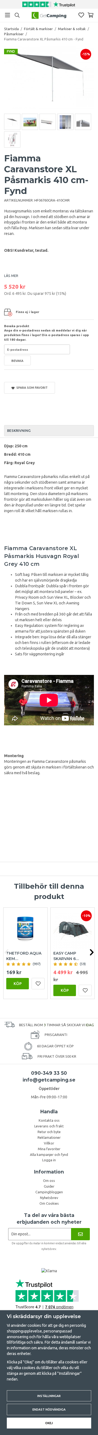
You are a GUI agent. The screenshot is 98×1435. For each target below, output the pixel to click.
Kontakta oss (49, 1120)
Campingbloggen (49, 1192)
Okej (49, 1423)
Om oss (49, 1180)
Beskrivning (18, 430)
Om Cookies (49, 1203)
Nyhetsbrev (49, 1198)
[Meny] (7, 15)
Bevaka (17, 360)
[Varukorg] (90, 15)
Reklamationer (49, 1137)
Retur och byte (49, 1132)
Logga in (49, 1160)
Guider (49, 1186)
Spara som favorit (31, 387)
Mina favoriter (49, 1149)
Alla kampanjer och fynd (49, 1154)
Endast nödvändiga (49, 1409)
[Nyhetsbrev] (80, 1234)
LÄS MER (11, 276)
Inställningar (49, 1396)
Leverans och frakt (49, 1126)
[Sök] (17, 15)
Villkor (49, 1143)
